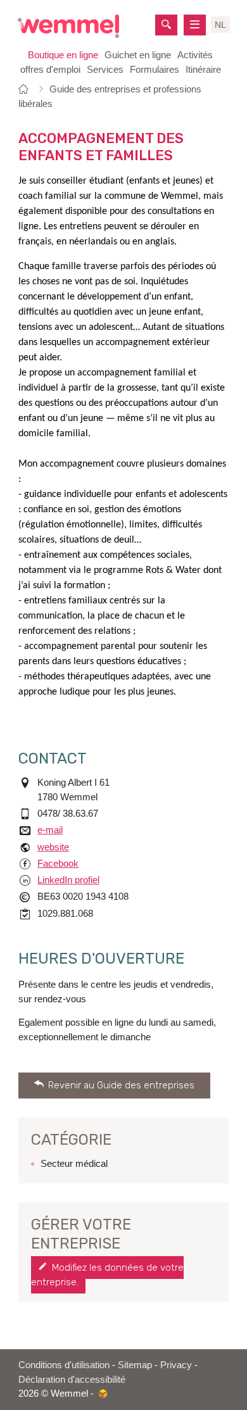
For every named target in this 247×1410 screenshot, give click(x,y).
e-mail (50, 829)
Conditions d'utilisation (64, 1364)
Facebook (58, 863)
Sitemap (135, 1364)
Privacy (176, 1364)
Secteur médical (74, 1163)
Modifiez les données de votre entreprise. (107, 1275)
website (53, 846)
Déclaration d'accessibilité (71, 1379)
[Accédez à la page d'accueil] (68, 26)
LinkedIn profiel (68, 879)
